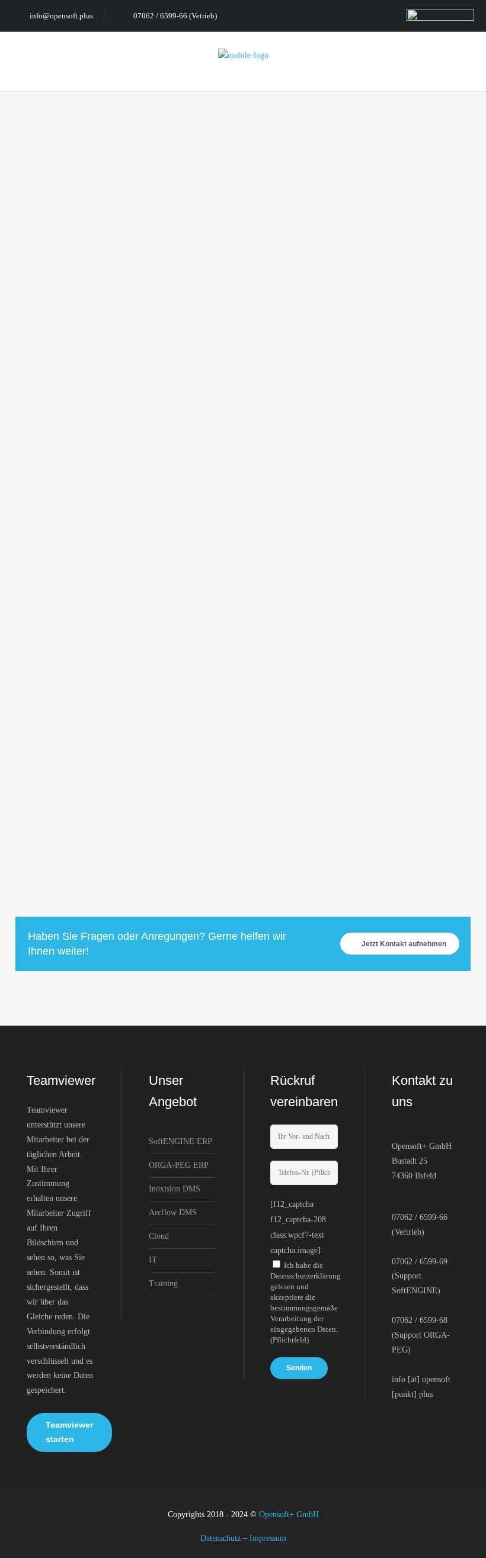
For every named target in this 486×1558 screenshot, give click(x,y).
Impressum (268, 1538)
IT (153, 1259)
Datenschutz (220, 1538)
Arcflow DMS (173, 1212)
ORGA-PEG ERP (179, 1165)
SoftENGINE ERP (180, 1141)
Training (163, 1283)
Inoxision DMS (174, 1188)
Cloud (159, 1236)
